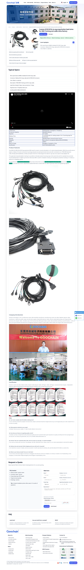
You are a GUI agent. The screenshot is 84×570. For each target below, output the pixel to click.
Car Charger (45, 540)
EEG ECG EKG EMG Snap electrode (15, 54)
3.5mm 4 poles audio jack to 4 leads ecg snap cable (18, 57)
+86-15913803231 (64, 537)
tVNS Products (37, 2)
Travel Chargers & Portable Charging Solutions (51, 539)
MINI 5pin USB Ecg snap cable (14, 60)
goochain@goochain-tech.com (66, 539)
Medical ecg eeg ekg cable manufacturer (16, 52)
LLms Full (20, 563)
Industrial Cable (28, 553)
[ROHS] (64, 549)
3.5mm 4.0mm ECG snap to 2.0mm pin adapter (17, 63)
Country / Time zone (65, 477)
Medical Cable (25, 27)
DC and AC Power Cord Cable (31, 542)
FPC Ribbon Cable (29, 552)
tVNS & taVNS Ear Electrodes (48, 553)
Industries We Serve (11, 542)
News (50, 2)
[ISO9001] (72, 558)
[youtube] (58, 562)
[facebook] (59, 562)
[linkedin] (61, 562)
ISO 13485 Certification (12, 539)
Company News (11, 548)
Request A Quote (73, 2)
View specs (51, 34)
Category (13, 27)
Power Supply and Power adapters (48, 545)
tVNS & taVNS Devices (46, 551)
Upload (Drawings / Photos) (49, 498)
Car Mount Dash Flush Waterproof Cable (32, 540)
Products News (11, 550)
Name (45, 473)
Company (63, 473)
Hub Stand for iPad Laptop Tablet (48, 546)
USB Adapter (28, 545)
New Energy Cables (29, 537)
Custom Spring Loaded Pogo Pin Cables (32, 550)
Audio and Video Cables (30, 544)
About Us (53, 2)
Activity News (10, 552)
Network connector (29, 547)
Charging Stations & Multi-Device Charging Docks (50, 543)
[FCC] (72, 552)
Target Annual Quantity (65, 482)
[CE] (64, 552)
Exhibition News (11, 553)
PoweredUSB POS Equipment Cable (32, 539)
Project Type (46, 482)
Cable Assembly (30, 2)
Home (25, 2)
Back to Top (65, 562)
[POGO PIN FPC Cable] (42, 14)
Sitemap (14, 563)
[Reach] (64, 555)
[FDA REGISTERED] (72, 549)
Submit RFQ (46, 506)
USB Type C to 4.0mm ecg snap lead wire (29, 60)
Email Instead (53, 506)
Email (45, 477)
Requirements (47, 486)
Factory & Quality (11, 540)
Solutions (10, 544)
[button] (76, 14)
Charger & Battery (44, 2)
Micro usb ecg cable (29, 52)
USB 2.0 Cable (28, 558)
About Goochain (11, 537)
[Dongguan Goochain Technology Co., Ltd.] (13, 2)
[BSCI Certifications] (64, 558)
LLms (17, 563)
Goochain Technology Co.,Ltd (15, 317)
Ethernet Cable (28, 548)
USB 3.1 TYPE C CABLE (29, 556)
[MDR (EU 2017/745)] (72, 555)
